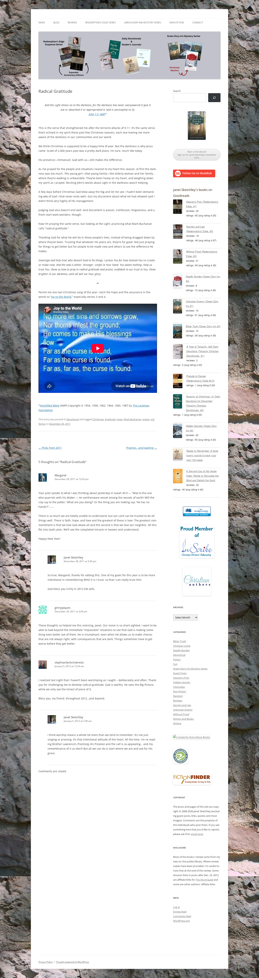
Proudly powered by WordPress (72, 962)
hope (119, 419)
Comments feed (182, 916)
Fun (175, 664)
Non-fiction (177, 22)
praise (146, 419)
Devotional (72, 419)
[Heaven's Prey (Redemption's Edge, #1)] (179, 207)
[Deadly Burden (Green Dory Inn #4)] (179, 282)
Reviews (72, 22)
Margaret (60, 475)
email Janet (197, 834)
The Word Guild (204, 879)
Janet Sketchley (73, 557)
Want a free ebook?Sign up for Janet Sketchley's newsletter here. (196, 154)
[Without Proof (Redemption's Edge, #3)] (179, 257)
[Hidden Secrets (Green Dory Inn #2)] (179, 431)
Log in (176, 907)
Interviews (179, 687)
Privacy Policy (45, 962)
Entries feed (179, 911)
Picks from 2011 (50, 448)
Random (178, 696)
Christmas (98, 419)
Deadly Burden (181, 650)
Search (177, 91)
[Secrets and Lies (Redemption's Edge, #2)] (179, 232)
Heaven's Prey (181, 677)
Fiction (177, 659)
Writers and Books (183, 719)
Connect (197, 22)
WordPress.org (181, 920)
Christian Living (181, 645)
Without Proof (181, 714)
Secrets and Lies (182, 705)
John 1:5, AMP (97, 114)
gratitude (110, 419)
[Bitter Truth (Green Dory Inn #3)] (179, 332)
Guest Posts (180, 673)
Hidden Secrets (181, 682)
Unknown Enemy (182, 709)
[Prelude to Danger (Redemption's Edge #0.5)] (179, 381)
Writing (177, 723)
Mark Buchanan (132, 419)
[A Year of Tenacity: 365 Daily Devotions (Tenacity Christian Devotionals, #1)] (179, 352)
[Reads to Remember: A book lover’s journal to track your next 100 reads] (179, 455)
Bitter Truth (179, 641)
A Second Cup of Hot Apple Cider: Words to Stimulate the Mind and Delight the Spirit (202, 475)
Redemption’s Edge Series (100, 22)
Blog (56, 22)
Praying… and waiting (141, 448)
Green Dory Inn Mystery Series (142, 22)
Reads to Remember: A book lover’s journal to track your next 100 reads (202, 455)
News (41, 22)
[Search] (214, 97)
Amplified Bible (49, 405)
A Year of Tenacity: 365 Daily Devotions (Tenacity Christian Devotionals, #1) (202, 351)
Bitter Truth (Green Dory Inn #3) (203, 326)
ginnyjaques (62, 607)
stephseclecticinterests (69, 662)
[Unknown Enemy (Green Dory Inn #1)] (179, 307)
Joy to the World (61, 297)
